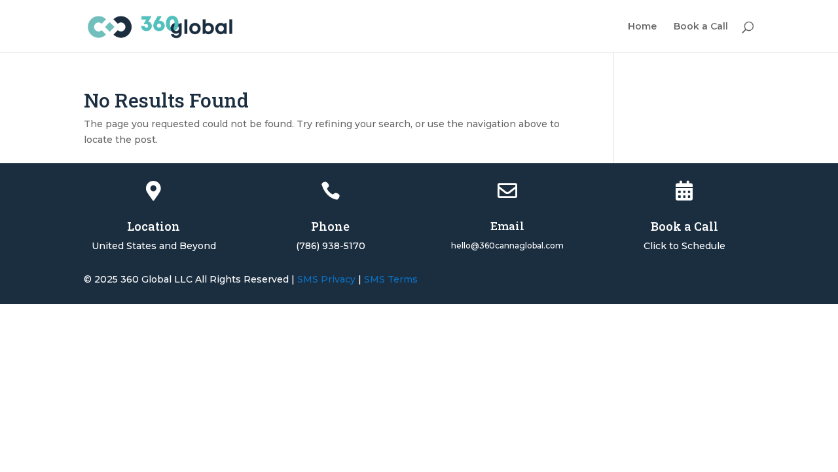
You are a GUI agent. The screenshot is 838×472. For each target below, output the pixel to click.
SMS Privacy (326, 279)
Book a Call (701, 27)
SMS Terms (391, 279)
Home (642, 27)
